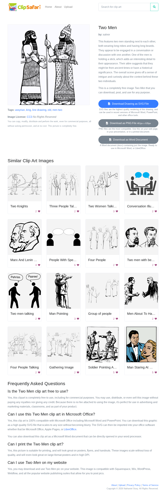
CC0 (29, 116)
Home (48, 6)
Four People (97, 260)
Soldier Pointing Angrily (104, 367)
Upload (68, 6)
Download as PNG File (129, 123)
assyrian (20, 110)
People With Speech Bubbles (70, 260)
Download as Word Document (129, 139)
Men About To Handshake (145, 313)
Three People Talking (64, 206)
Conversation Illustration (144, 206)
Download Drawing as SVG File (129, 103)
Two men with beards (142, 260)
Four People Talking (24, 367)
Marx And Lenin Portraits (28, 260)
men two (57, 110)
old (49, 110)
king (28, 110)
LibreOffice (70, 429)
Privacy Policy (134, 485)
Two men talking (22, 313)
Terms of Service (150, 485)
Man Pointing (58, 313)
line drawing (39, 110)
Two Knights (19, 206)
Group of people (100, 313)
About (58, 6)
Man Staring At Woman (144, 367)
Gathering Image (61, 367)
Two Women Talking (102, 206)
